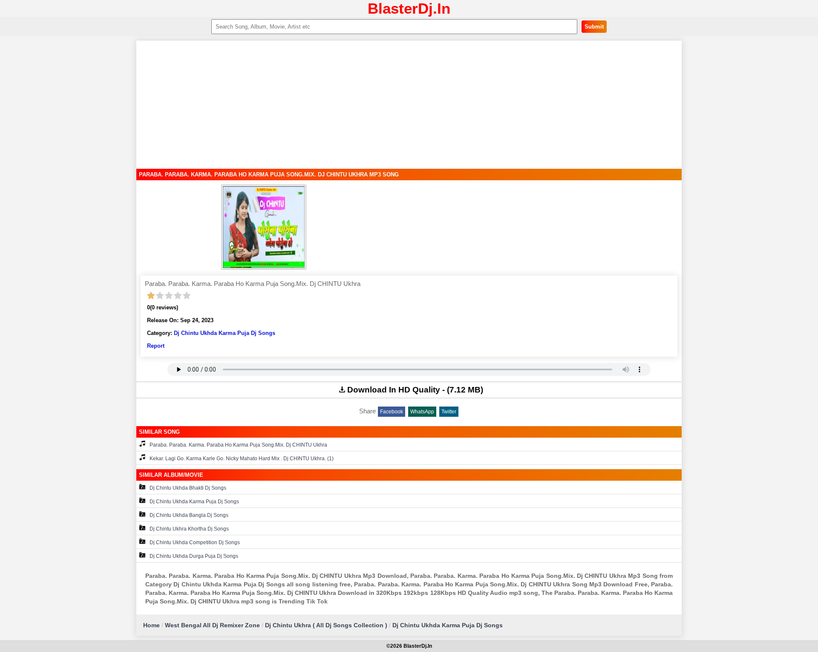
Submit (594, 26)
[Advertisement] (409, 104)
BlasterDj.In (409, 8)
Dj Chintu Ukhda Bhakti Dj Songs (188, 488)
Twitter (448, 412)
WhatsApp (422, 412)
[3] (169, 295)
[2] (160, 295)
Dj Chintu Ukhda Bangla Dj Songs (189, 515)
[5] (187, 295)
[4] (178, 295)
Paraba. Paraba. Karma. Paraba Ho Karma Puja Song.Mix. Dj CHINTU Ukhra (238, 445)
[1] (151, 295)
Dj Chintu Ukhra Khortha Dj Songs (189, 529)
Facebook (391, 412)
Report (155, 346)
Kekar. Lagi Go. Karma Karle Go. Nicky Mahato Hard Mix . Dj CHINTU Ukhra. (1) (242, 459)
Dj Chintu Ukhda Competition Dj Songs (195, 542)
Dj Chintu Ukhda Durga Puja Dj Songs (194, 556)
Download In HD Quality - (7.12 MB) (415, 389)
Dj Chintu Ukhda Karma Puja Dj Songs (224, 333)
